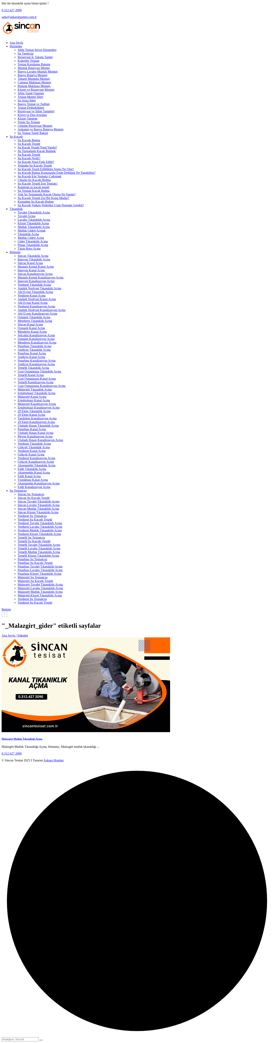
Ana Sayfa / (9, 635)
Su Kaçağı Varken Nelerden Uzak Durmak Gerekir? (51, 205)
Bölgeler (15, 252)
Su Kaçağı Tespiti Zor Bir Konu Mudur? (43, 198)
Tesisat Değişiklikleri (31, 107)
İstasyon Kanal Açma (31, 270)
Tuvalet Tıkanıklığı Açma (34, 212)
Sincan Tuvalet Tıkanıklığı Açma (38, 501)
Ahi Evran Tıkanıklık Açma (35, 292)
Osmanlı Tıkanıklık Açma (34, 317)
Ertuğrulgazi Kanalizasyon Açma (39, 407)
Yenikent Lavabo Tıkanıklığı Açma (40, 526)
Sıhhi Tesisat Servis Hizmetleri (37, 50)
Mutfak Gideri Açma (31, 237)
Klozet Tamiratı (27, 118)
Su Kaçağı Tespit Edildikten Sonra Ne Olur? (46, 169)
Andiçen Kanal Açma (31, 357)
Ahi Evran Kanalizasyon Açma (37, 313)
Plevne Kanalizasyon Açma (35, 436)
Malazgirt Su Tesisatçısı (33, 577)
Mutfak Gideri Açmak (32, 230)
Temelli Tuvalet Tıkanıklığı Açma (39, 544)
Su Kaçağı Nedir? (29, 158)
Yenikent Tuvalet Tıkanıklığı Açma (40, 523)
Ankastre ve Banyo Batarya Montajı (40, 129)
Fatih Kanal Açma (29, 476)
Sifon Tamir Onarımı (31, 93)
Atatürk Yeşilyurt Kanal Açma (37, 299)
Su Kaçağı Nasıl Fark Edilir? (36, 162)
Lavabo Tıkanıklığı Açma (34, 219)
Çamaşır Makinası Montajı (34, 82)
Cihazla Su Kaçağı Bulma (34, 180)
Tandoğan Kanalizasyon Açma (37, 418)
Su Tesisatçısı (18, 490)
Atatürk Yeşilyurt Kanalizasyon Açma (41, 310)
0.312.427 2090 (12, 10)
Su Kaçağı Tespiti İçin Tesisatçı (37, 183)
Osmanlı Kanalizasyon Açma (36, 339)
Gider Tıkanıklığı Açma (33, 241)
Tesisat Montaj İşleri (30, 97)
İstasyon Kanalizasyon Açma (36, 281)
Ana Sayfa (16, 42)
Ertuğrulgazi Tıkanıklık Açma (36, 393)
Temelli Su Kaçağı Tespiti (34, 541)
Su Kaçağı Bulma (29, 140)
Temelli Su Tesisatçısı (31, 537)
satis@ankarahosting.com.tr (19, 17)
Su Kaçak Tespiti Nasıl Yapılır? (37, 147)
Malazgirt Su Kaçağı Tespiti (35, 581)
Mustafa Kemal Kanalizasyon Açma (40, 277)
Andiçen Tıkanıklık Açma (34, 349)
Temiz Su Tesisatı (29, 122)
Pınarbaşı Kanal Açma (32, 353)
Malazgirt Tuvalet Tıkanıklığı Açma (40, 584)
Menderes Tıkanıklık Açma (35, 321)
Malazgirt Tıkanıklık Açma (35, 389)
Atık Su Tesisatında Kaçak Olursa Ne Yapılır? (47, 194)
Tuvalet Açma (26, 216)
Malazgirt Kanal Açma (32, 396)
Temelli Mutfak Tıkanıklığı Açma (39, 552)
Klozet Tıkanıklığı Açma (33, 223)
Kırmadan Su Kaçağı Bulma (36, 201)
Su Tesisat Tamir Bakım (33, 133)
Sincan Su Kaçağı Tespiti (34, 498)
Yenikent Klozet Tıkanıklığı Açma (39, 534)
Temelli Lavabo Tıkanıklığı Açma (39, 548)
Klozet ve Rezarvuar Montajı (36, 89)
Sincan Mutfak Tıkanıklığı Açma (38, 508)
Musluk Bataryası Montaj (34, 68)
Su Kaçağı (16, 136)
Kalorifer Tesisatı (28, 60)
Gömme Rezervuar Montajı (35, 125)
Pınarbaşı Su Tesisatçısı (32, 559)
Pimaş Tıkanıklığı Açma (33, 245)
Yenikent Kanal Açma (32, 295)
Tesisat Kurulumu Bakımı (34, 64)
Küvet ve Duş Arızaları (32, 115)
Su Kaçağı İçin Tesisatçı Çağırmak (39, 176)
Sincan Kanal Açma (30, 263)
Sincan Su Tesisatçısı (31, 494)
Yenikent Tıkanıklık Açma (34, 284)
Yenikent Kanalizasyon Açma (36, 306)
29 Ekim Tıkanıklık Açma (34, 411)
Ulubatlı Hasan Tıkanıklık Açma (38, 425)
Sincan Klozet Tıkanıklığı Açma (38, 512)
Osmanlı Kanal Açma (31, 328)
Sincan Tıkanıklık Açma (33, 255)
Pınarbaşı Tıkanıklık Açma (34, 346)
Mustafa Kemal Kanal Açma (36, 266)
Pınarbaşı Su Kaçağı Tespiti (35, 563)
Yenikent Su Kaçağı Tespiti (35, 519)
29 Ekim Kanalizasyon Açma (36, 422)
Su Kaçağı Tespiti (29, 144)
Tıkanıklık (16, 209)
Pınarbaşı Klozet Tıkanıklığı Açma (39, 573)
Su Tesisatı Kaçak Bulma (34, 190)
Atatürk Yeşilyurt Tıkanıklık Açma (39, 288)
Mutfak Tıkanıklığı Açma (34, 227)
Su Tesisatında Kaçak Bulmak (37, 151)
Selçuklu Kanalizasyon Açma (36, 335)
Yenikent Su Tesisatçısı (32, 516)
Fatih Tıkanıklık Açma (32, 469)
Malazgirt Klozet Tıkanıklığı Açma (40, 595)
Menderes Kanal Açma (32, 331)
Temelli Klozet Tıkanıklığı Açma (38, 555)
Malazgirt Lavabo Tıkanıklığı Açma (40, 588)
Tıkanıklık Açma (28, 234)
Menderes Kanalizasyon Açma (37, 342)
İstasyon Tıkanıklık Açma (34, 259)
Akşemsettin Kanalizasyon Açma (39, 483)
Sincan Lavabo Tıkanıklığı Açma (39, 505)
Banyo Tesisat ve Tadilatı (34, 104)
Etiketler (22, 635)
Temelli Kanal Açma (31, 375)
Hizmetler (16, 46)
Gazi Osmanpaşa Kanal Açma (37, 378)
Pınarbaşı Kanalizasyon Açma (37, 360)
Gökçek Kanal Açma (31, 454)
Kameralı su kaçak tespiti (33, 187)
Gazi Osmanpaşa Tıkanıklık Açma (39, 371)
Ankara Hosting (53, 760)
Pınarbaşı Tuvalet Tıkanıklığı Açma (40, 566)
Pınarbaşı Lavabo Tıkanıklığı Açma (40, 570)
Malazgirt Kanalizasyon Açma (37, 404)
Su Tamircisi (25, 53)
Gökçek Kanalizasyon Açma (36, 461)
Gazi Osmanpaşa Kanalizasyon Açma (41, 386)
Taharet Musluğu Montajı (34, 78)
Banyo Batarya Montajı (32, 75)
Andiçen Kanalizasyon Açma (36, 364)
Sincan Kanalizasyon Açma (35, 274)
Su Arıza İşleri (27, 100)
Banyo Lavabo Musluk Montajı (38, 71)
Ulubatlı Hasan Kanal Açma (35, 432)
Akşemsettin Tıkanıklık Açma (36, 465)
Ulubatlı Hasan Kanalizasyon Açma (40, 440)
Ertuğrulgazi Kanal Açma (34, 400)
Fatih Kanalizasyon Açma (34, 487)
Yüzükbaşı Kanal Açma (33, 479)
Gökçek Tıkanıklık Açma (34, 447)
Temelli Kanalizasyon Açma (35, 382)
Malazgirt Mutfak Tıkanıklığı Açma (40, 591)
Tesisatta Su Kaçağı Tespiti (35, 165)
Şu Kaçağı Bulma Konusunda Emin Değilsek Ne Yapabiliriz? (56, 172)
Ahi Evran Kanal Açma (33, 302)
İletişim (6, 609)
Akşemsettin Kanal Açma (34, 472)
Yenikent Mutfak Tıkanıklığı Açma (40, 530)
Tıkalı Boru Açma (29, 248)
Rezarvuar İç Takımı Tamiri (35, 57)
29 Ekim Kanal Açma (31, 414)
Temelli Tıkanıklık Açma (33, 367)
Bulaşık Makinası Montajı (34, 86)
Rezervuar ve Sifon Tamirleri (36, 111)
